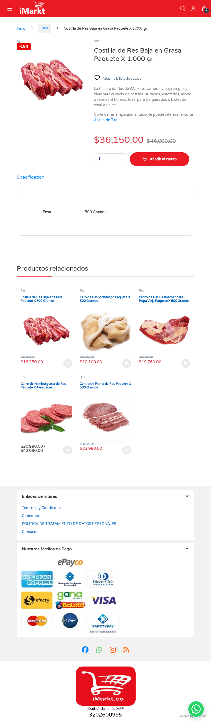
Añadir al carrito (163, 159)
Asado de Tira (105, 120)
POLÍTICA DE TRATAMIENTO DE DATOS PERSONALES (69, 524)
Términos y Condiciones (42, 508)
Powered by (192, 716)
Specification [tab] (31, 177)
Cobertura (30, 516)
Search (183, 8)
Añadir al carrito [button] (66, 363)
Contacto (30, 532)
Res (44, 28)
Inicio (21, 28)
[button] (19, 42)
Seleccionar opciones (121, 363)
